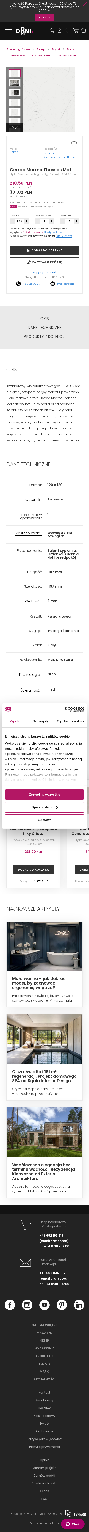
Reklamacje (44, 1431)
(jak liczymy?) (64, 235)
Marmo (49, 153)
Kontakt (44, 1392)
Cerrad (14, 152)
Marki (44, 1371)
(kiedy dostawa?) (54, 232)
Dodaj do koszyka (33, 870)
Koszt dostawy (44, 1416)
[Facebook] (10, 1309)
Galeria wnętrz (44, 1325)
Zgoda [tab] (15, 721)
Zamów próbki (44, 1475)
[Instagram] (27, 1309)
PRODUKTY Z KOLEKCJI (44, 336)
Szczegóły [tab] (41, 721)
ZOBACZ (44, 17)
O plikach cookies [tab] (70, 721)
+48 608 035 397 (52, 1273)
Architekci (44, 1356)
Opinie (44, 1460)
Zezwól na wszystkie (44, 794)
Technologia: (30, 675)
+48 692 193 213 (31, 283)
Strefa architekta (44, 1483)
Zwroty (45, 1423)
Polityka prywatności (44, 1447)
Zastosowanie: (28, 533)
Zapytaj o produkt (44, 272)
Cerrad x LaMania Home (59, 157)
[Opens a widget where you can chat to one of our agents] (73, 1524)
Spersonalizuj (42, 807)
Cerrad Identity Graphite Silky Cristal (33, 831)
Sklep (44, 1340)
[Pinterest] (62, 1309)
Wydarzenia (44, 1348)
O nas (44, 1491)
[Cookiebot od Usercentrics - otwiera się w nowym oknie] (65, 709)
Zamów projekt (44, 1468)
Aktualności (45, 1379)
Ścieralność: (31, 690)
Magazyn (44, 1333)
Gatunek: (33, 500)
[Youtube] (44, 1309)
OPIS (44, 318)
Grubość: (33, 601)
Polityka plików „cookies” (44, 1439)
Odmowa (44, 820)
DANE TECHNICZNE (45, 327)
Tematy (44, 1364)
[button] (15, 73)
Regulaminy (44, 1400)
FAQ (44, 1499)
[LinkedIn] (79, 1309)
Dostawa (44, 1408)
